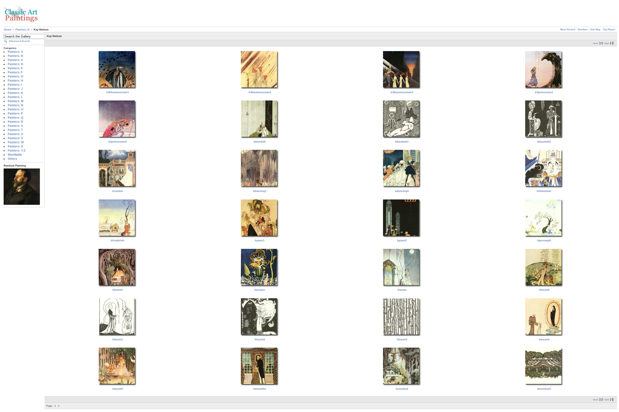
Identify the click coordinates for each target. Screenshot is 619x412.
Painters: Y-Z (16, 150)
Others (12, 158)
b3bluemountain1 (117, 92)
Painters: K (22, 29)
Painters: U (15, 134)
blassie (402, 289)
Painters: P (15, 113)
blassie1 (117, 339)
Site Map (595, 29)
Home (7, 29)
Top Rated (609, 29)
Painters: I (15, 84)
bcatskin (117, 191)
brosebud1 (544, 388)
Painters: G (15, 76)
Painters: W (16, 142)
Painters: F (15, 72)
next (595, 43)
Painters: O (15, 109)
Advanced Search (19, 41)
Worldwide (15, 154)
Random (583, 29)
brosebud (402, 388)
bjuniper (259, 289)
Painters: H (15, 80)
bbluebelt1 (402, 141)
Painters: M (15, 101)
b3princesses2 (117, 141)
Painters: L (15, 97)
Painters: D (15, 64)
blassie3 (402, 339)
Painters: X (15, 146)
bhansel (117, 289)
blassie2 (260, 339)
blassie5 (117, 388)
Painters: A (15, 51)
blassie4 (544, 339)
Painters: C (15, 60)
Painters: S (15, 126)
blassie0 (544, 289)
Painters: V (15, 138)
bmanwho (259, 388)
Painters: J (15, 89)
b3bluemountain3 (402, 92)
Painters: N (15, 105)
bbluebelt (260, 141)
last (606, 43)
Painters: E (15, 68)
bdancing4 (402, 191)
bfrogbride (117, 240)
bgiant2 (402, 240)
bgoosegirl (544, 240)
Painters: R (15, 121)
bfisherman (544, 191)
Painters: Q (15, 117)
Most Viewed (567, 29)
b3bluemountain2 (260, 92)
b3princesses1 (544, 92)
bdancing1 (259, 191)
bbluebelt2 (544, 141)
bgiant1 (260, 240)
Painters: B (15, 56)
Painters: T (15, 130)
